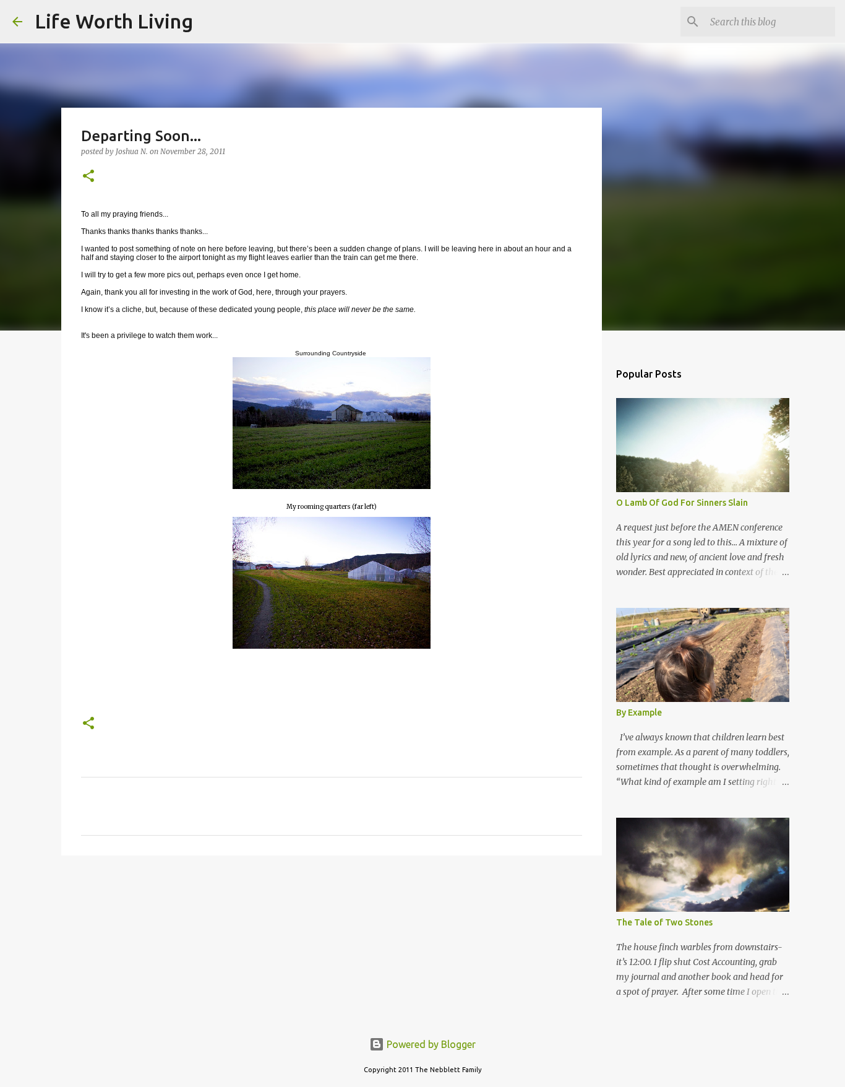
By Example (639, 712)
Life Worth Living (114, 21)
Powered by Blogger (430, 1044)
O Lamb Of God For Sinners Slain (682, 503)
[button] (88, 176)
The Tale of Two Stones (664, 922)
